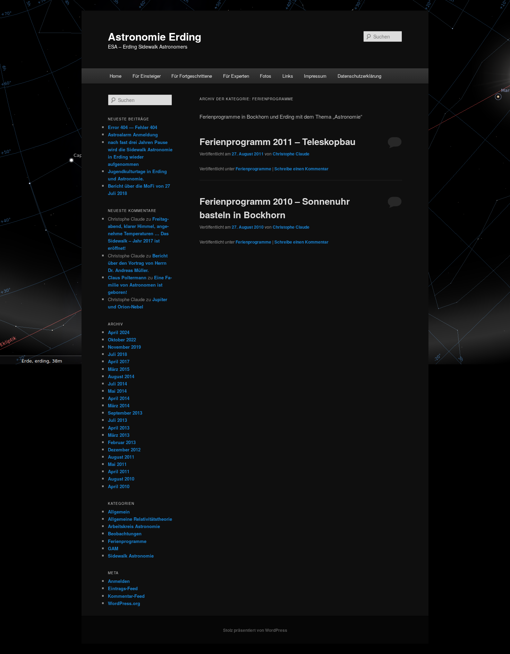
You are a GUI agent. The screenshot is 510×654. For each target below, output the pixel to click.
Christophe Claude (291, 154)
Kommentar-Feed (126, 596)
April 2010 (118, 486)
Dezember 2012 (124, 449)
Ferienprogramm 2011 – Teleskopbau (277, 141)
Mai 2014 (117, 391)
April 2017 (118, 361)
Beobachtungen (125, 533)
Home (115, 76)
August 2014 (121, 376)
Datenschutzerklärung (359, 76)
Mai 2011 (117, 464)
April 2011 (118, 471)
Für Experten (236, 76)
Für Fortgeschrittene (191, 76)
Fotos (265, 76)
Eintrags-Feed (123, 588)
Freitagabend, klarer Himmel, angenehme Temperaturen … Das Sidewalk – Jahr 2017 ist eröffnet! (138, 233)
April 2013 (118, 427)
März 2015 (118, 369)
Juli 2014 (117, 383)
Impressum (315, 76)
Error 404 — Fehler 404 (132, 127)
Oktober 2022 (122, 339)
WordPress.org (124, 603)
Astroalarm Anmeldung (133, 134)
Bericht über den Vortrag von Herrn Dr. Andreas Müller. (138, 262)
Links (287, 76)
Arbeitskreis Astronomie (134, 526)
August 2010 (121, 478)
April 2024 (118, 332)
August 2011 (121, 456)
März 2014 (118, 405)
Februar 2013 (122, 442)
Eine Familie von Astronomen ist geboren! (140, 284)
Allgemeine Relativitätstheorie (140, 519)
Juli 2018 (117, 354)
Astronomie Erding (154, 36)
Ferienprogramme (253, 168)
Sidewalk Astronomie (131, 555)
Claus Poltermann (127, 277)
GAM (113, 548)
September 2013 (125, 412)
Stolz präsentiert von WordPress (255, 630)
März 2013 (118, 435)
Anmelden (119, 581)
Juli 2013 (117, 420)
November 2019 (124, 346)
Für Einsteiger (147, 76)
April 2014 (118, 398)
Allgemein (119, 511)
